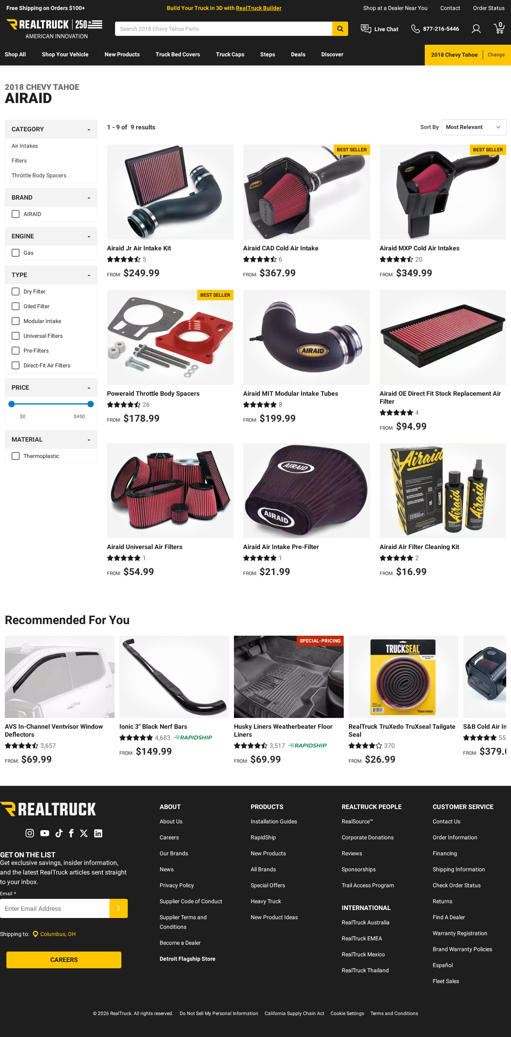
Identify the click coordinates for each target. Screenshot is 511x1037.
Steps (267, 54)
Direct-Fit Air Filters (47, 365)
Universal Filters (43, 336)
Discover (332, 54)
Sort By (429, 127)
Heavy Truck (266, 901)
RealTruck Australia (366, 922)
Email (8, 893)
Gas (29, 253)
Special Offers (268, 885)
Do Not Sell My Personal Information (219, 1013)
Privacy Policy (177, 885)
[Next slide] (498, 701)
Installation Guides (274, 821)
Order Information (455, 837)
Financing (445, 853)
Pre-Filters (36, 350)
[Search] (340, 29)
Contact (450, 8)
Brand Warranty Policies (462, 949)
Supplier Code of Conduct (191, 901)
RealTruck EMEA (362, 938)
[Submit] (118, 908)
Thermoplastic (41, 456)
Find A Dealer (449, 917)
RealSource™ (357, 821)
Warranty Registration (460, 933)
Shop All (15, 54)
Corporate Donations (368, 837)
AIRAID (32, 214)
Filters (19, 160)
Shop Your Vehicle (65, 54)
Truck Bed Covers (178, 54)
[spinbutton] (22, 416)
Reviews (352, 853)
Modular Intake (42, 321)
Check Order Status (457, 885)
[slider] (11, 404)
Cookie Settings (347, 1013)
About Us (171, 821)
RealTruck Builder (258, 8)
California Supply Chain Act (294, 1013)
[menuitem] (15, 55)
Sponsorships (359, 869)
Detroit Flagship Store (188, 959)
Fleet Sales (446, 981)
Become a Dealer (180, 943)
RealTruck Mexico (363, 954)
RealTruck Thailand (365, 970)
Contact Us (446, 821)
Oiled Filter (37, 306)
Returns (442, 901)
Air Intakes (25, 146)
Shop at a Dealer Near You (395, 8)
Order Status (489, 8)
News (167, 869)
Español (443, 965)
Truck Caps (230, 54)
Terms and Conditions (394, 1013)
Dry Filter (35, 291)
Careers (169, 837)
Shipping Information (459, 869)
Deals (298, 54)
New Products (122, 54)
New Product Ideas (274, 917)
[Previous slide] (13, 701)
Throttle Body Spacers (39, 175)
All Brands (263, 869)
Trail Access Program (368, 885)
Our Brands (174, 853)
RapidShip (263, 837)
